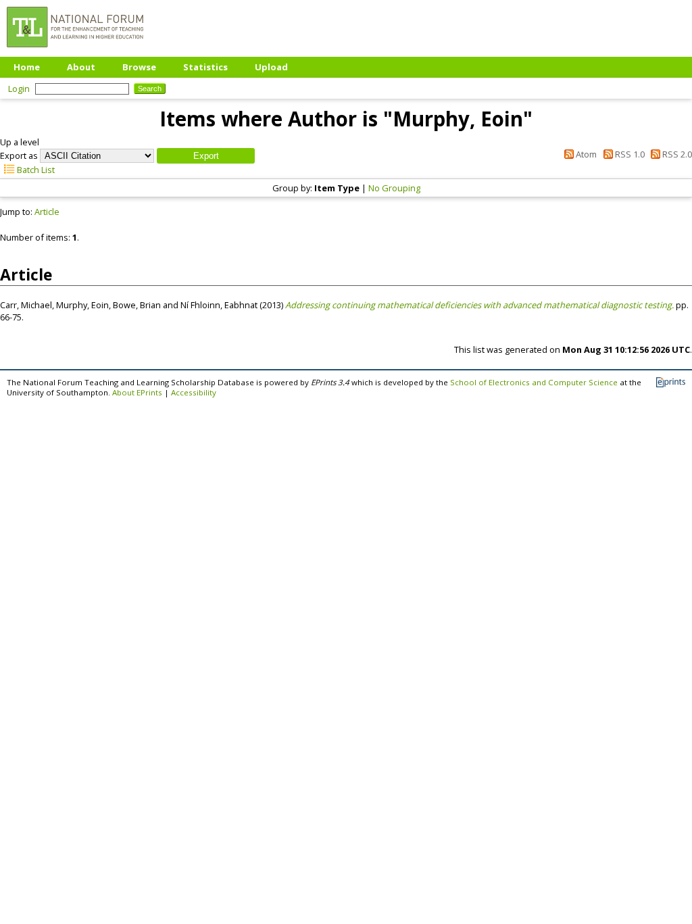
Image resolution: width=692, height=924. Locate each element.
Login (19, 88)
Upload (271, 67)
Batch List (35, 170)
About (81, 67)
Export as (19, 155)
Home (27, 67)
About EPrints (137, 392)
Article (46, 211)
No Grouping (394, 188)
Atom (585, 154)
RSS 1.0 (628, 154)
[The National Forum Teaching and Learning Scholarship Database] (75, 51)
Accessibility (193, 392)
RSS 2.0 (676, 154)
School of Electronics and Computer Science (534, 382)
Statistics (205, 67)
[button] (206, 156)
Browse (139, 67)
